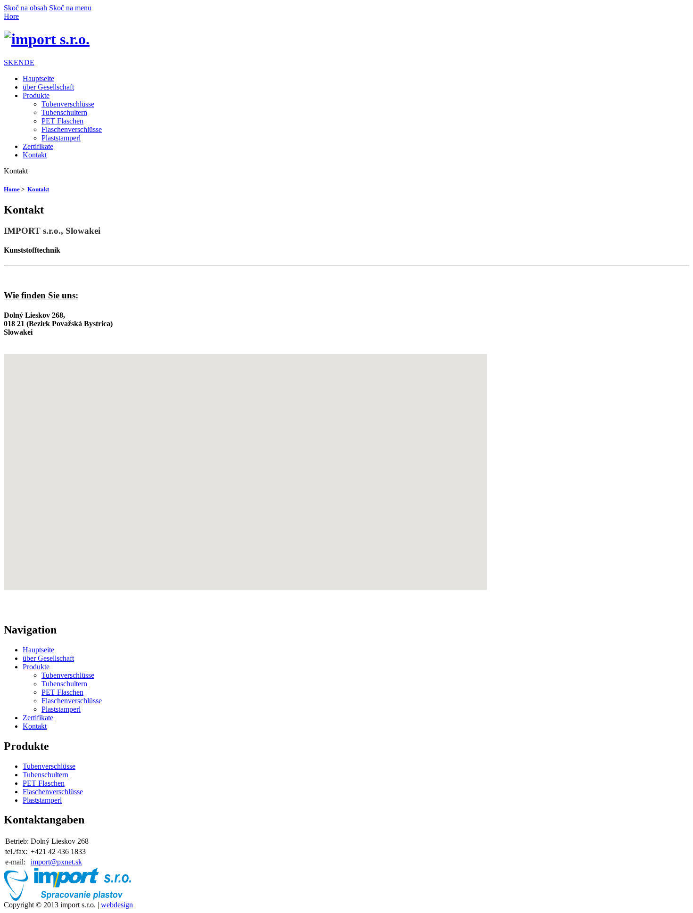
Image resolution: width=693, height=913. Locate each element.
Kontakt (35, 155)
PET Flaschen (62, 121)
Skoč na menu (70, 8)
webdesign (117, 905)
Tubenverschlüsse (67, 104)
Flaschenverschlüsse (71, 129)
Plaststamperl (61, 138)
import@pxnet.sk (56, 862)
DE (29, 62)
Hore (11, 16)
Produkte (36, 95)
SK (9, 62)
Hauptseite (38, 78)
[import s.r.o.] (47, 39)
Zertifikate (38, 146)
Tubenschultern (64, 112)
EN (19, 62)
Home (12, 189)
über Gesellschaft (48, 87)
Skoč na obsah (25, 8)
